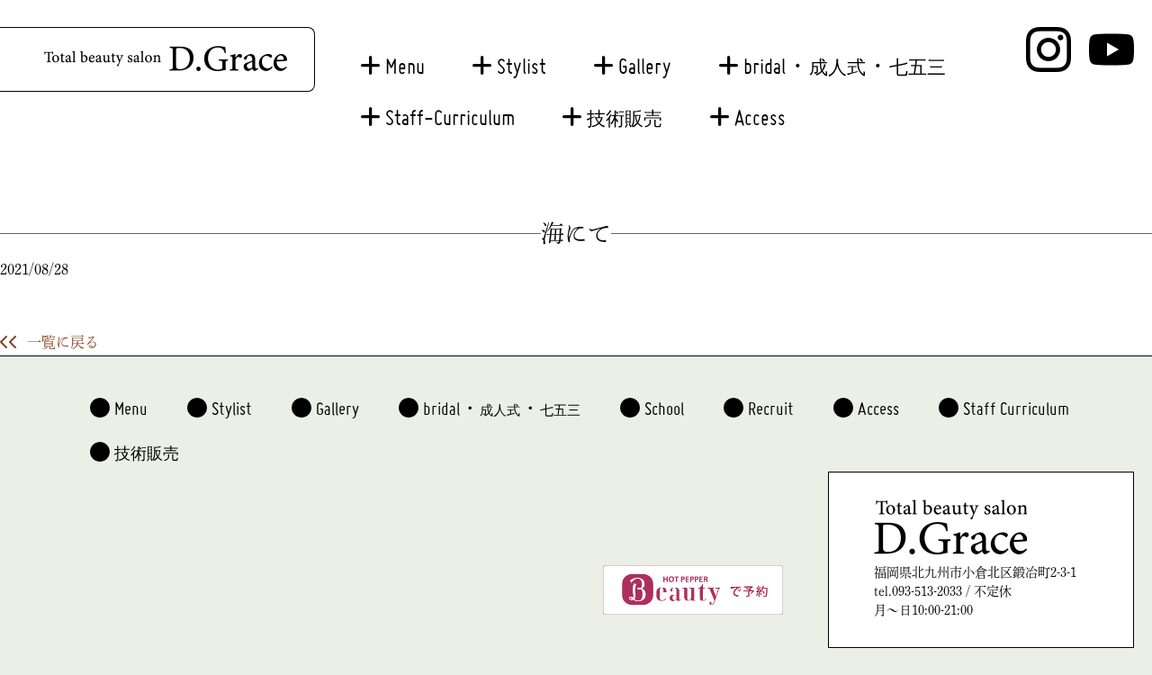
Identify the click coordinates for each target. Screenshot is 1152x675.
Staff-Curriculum (450, 109)
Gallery (644, 58)
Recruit (771, 401)
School (664, 401)
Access (760, 109)
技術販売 (624, 112)
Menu (405, 58)
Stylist (521, 58)
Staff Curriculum (1016, 401)
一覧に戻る (63, 342)
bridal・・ (844, 58)
